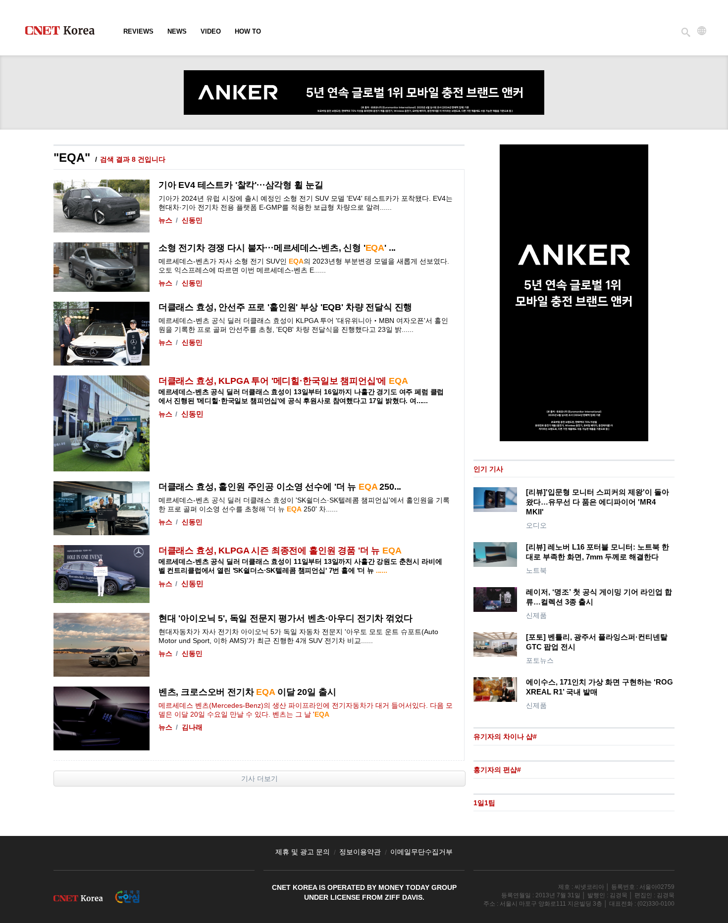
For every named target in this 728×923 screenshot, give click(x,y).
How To (248, 31)
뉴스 (165, 220)
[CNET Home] (64, 33)
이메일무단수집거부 (421, 852)
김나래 (192, 727)
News (177, 31)
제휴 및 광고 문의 (302, 852)
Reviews (138, 31)
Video (211, 31)
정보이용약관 (360, 852)
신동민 (192, 220)
